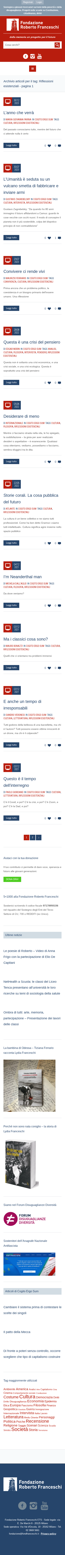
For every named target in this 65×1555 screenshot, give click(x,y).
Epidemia (51, 1401)
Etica (6, 1405)
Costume (11, 1397)
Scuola (52, 1425)
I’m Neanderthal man (22, 576)
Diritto (6, 1401)
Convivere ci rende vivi (24, 271)
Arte (38, 1389)
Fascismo (27, 1405)
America (22, 1389)
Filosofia (18, 352)
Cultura (7, 123)
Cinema (7, 1392)
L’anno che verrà (18, 112)
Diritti (56, 1397)
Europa (15, 1405)
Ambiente (9, 1389)
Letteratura (21, 718)
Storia (33, 1430)
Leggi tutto (11, 145)
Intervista (19, 202)
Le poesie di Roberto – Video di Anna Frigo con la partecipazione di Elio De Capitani (29, 956)
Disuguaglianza (18, 1401)
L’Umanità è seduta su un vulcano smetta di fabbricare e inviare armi (30, 186)
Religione (10, 1425)
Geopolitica (10, 1409)
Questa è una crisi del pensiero (31, 342)
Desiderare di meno (21, 416)
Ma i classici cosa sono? (25, 639)
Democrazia (44, 1397)
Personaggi (47, 1417)
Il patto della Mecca (16, 1332)
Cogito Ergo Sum (44, 119)
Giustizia (21, 1409)
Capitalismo (46, 1389)
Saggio (22, 1425)
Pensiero (42, 352)
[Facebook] (25, 56)
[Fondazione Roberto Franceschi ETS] (32, 25)
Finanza (51, 1405)
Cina (55, 1389)
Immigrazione (42, 1409)
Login (39, 2)
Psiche (20, 1421)
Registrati (28, 2)
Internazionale (11, 1413)
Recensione (37, 1421)
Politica (9, 1421)
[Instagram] (32, 56)
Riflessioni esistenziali (26, 123)
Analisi (52, 349)
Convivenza (9, 281)
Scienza (43, 1425)
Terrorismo (42, 1430)
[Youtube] (39, 56)
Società (19, 1429)
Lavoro (44, 1413)
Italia (37, 1413)
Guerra (30, 1409)
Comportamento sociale (24, 1393)
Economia (35, 1401)
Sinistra (7, 1430)
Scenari (32, 1425)
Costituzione (41, 1393)
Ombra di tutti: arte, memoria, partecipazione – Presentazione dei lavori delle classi (31, 1018)
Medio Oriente (31, 1417)
